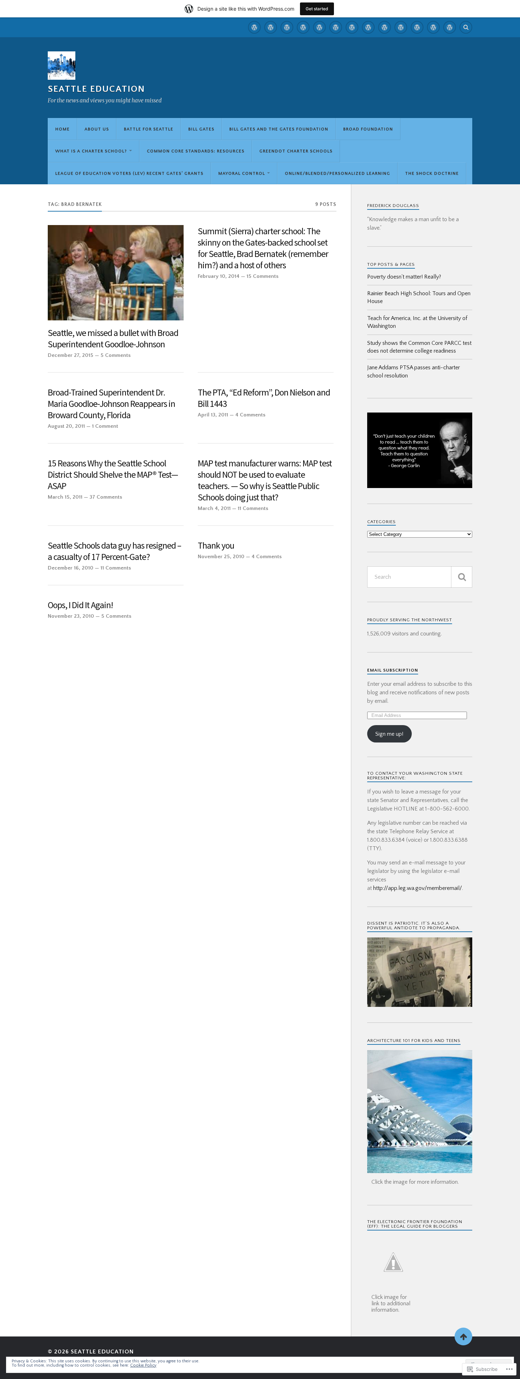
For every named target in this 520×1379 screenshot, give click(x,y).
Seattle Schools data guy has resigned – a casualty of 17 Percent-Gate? (114, 551)
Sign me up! (389, 734)
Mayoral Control (241, 173)
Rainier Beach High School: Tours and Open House (418, 297)
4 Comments (250, 415)
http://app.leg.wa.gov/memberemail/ (417, 888)
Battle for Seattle (148, 129)
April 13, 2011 (213, 415)
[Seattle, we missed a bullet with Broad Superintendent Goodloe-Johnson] (116, 272)
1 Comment (105, 426)
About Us (97, 129)
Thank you (216, 545)
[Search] (466, 27)
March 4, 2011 (214, 508)
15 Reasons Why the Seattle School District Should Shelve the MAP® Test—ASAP (113, 475)
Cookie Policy (143, 1365)
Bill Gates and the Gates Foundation (278, 129)
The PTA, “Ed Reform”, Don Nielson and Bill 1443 (264, 398)
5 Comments (115, 355)
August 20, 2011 (66, 426)
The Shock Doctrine (432, 173)
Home (62, 129)
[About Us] (270, 27)
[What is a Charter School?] (352, 27)
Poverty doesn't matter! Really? (404, 277)
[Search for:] (419, 577)
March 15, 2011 (65, 497)
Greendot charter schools (296, 150)
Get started (317, 8)
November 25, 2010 (221, 557)
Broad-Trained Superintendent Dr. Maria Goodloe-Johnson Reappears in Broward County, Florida (111, 404)
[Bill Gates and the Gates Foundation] (319, 27)
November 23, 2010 (71, 616)
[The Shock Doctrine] (449, 27)
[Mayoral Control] (417, 27)
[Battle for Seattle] (287, 27)
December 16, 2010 (70, 568)
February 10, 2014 (218, 276)
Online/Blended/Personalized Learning (337, 173)
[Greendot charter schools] (384, 27)
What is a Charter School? (91, 150)
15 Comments (262, 276)
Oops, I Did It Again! (80, 605)
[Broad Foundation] (335, 27)
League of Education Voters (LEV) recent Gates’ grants (129, 173)
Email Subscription (392, 670)
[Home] (254, 27)
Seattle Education (96, 89)
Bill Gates (201, 129)
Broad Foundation (368, 129)
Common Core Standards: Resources (195, 150)
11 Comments (253, 508)
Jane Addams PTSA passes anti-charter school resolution (413, 371)
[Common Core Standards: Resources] (368, 27)
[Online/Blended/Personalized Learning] (433, 27)
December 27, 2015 (70, 355)
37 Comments (105, 497)
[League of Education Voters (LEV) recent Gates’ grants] (400, 27)
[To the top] (463, 1336)
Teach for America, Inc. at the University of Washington (417, 322)
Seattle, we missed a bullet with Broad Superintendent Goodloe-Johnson (113, 338)
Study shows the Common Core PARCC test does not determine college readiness (419, 347)
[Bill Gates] (303, 27)
